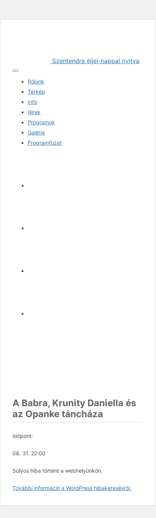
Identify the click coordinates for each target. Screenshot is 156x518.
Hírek (34, 112)
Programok (41, 122)
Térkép (36, 91)
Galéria (36, 132)
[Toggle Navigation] (15, 71)
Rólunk (36, 81)
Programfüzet (45, 142)
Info (32, 102)
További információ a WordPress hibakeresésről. (71, 488)
